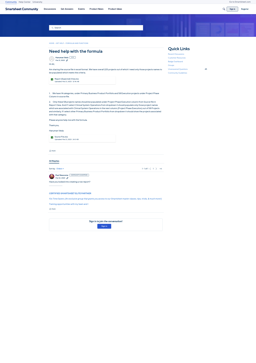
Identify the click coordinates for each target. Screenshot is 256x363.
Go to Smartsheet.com (240, 1)
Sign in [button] (104, 226)
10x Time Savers (105, 198)
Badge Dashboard (175, 61)
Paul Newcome (61, 175)
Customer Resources (177, 58)
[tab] (54, 161)
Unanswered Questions (187, 69)
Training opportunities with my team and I (68, 204)
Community (11, 2)
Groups (171, 65)
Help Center (25, 2)
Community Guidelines (177, 73)
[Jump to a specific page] (160, 169)
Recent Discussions (176, 54)
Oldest (59, 168)
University (37, 2)
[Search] (224, 9)
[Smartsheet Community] (21, 9)
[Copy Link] (67, 60)
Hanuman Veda (61, 57)
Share (52, 151)
